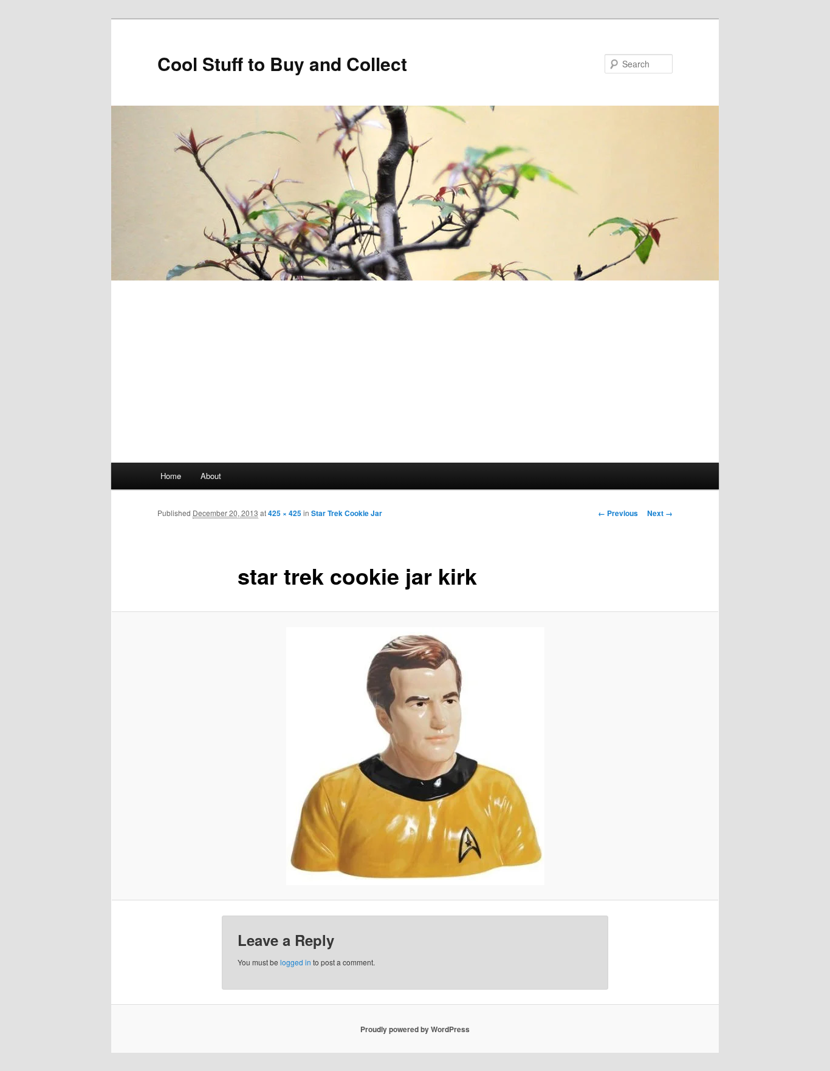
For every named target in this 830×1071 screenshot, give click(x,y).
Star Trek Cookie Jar (346, 513)
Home (170, 475)
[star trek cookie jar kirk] (415, 756)
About (211, 475)
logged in (295, 962)
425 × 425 (284, 513)
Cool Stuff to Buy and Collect (282, 63)
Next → (660, 513)
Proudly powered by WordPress (415, 1029)
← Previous (618, 513)
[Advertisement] (415, 372)
